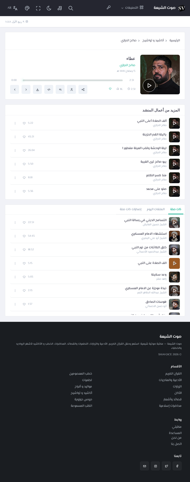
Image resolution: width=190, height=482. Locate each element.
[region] (95, 265)
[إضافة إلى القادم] (60, 89)
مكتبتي (177, 427)
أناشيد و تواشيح (153, 40)
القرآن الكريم (173, 373)
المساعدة (175, 433)
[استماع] (149, 85)
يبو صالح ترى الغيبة (153, 162)
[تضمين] (48, 89)
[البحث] (71, 8)
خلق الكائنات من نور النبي (149, 247)
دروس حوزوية (83, 399)
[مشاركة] (82, 89)
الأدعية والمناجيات (170, 380)
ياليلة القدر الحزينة (154, 134)
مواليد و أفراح (83, 386)
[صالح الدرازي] (71, 89)
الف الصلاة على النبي (152, 263)
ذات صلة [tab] (175, 209)
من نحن (176, 437)
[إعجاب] (24, 123)
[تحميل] (37, 89)
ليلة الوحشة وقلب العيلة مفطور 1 (144, 148)
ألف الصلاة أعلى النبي (151, 121)
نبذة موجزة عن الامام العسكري (145, 288)
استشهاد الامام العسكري (148, 234)
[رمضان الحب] (26, 89)
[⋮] (15, 123)
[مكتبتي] (60, 8)
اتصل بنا (176, 444)
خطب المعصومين (80, 373)
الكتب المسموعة (81, 406)
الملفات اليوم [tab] (156, 209)
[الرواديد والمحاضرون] (108, 8)
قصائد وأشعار (173, 399)
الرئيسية (174, 40)
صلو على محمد (156, 189)
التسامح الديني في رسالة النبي (145, 220)
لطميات (87, 380)
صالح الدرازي (129, 40)
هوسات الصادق (155, 302)
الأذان (178, 393)
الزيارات (177, 386)
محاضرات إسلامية (170, 406)
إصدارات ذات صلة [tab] (130, 209)
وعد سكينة (158, 275)
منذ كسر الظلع (156, 175)
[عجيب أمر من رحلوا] (14, 89)
